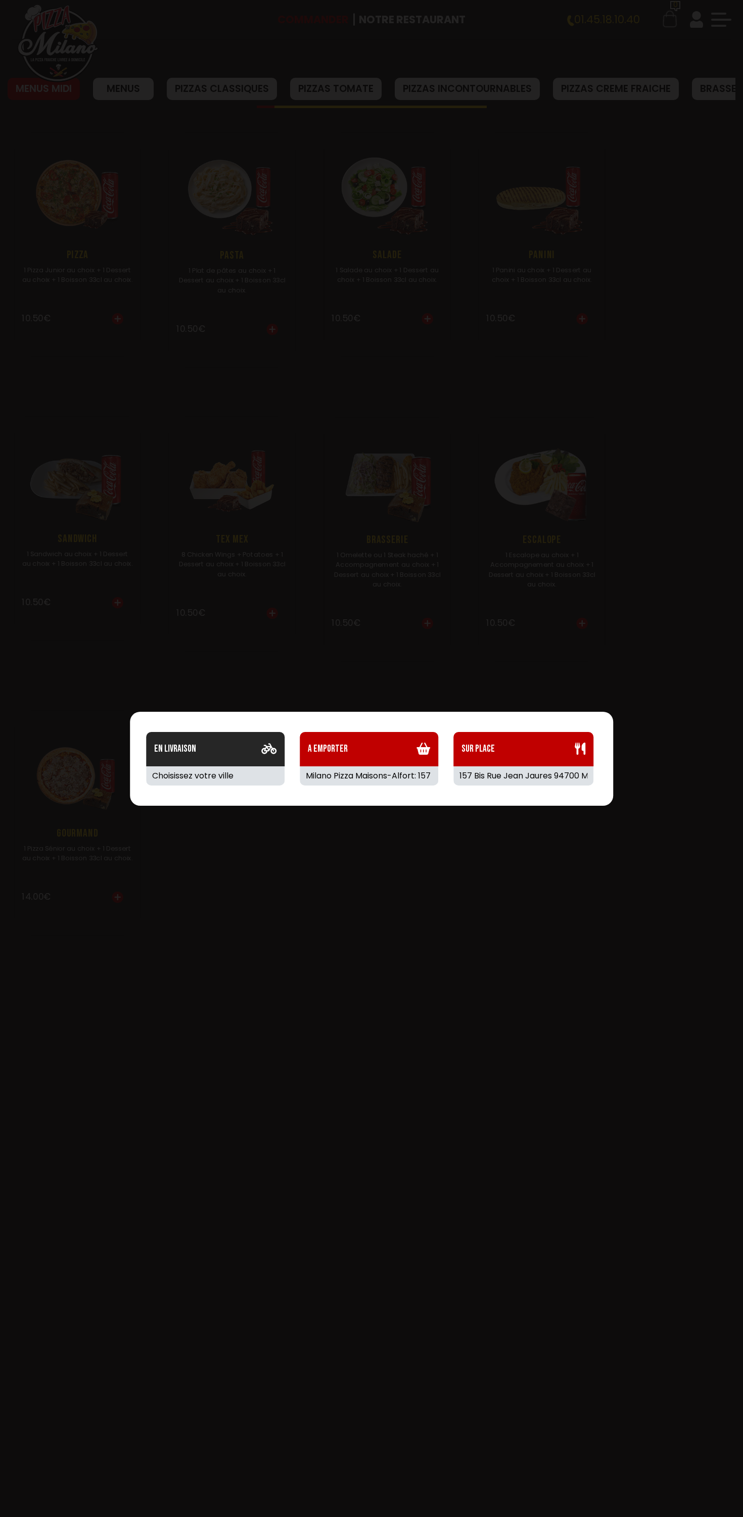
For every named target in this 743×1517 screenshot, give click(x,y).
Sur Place (478, 749)
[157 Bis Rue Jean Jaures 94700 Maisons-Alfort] (523, 776)
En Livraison (175, 749)
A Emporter (328, 749)
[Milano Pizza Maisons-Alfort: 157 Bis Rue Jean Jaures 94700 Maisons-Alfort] (369, 776)
